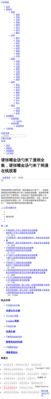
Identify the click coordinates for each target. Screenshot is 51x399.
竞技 (18, 40)
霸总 (18, 85)
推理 (18, 25)
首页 (8, 7)
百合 (18, 98)
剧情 (18, 79)
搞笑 (13, 82)
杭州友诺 (8, 365)
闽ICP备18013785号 (45, 393)
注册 (3, 133)
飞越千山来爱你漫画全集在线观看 (21, 258)
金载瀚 (44, 374)
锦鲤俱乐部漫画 (10, 392)
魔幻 (18, 33)
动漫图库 (10, 116)
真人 (18, 103)
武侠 (13, 35)
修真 (18, 51)
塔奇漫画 (29, 369)
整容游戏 (23, 383)
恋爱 (18, 61)
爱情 (18, 74)
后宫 (18, 64)
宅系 (18, 72)
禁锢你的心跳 (21, 365)
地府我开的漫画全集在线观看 (19, 250)
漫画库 (9, 9)
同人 (18, 100)
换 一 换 (4, 226)
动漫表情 (20, 126)
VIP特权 (9, 128)
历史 (18, 95)
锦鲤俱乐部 (36, 365)
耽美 (18, 87)
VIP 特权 (9, 153)
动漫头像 (15, 123)
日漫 (18, 108)
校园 (13, 59)
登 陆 (3, 141)
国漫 (13, 105)
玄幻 (18, 27)
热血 (13, 12)
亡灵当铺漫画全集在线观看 (18, 280)
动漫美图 (15, 118)
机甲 (18, 43)
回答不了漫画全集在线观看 (18, 265)
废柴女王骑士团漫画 (30, 392)
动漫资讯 (6, 177)
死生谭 (20, 378)
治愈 (18, 66)
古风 (18, 56)
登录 (7, 133)
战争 (18, 46)
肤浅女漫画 (32, 374)
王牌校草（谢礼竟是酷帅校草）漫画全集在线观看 (28, 243)
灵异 (18, 20)
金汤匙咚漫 (8, 378)
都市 (18, 92)
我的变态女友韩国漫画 (13, 374)
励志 (18, 90)
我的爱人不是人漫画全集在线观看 (21, 233)
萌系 (18, 69)
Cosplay (19, 121)
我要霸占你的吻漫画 (12, 369)
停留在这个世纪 (26, 388)
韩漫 (18, 111)
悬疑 (18, 22)
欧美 (18, 113)
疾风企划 (31, 378)
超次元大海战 (9, 383)
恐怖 (18, 17)
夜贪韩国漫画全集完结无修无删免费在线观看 (26, 273)
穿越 (18, 53)
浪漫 (18, 77)
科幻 (18, 30)
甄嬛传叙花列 (37, 383)
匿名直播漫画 (9, 388)
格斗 (18, 38)
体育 (18, 48)
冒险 (18, 14)
